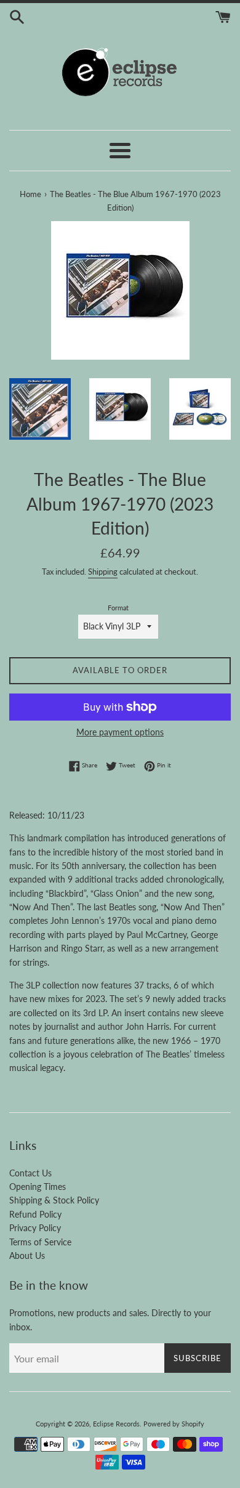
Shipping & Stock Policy (54, 1200)
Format (118, 608)
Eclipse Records (116, 1424)
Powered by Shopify (173, 1424)
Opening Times (37, 1186)
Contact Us (30, 1173)
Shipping (103, 571)
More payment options (120, 732)
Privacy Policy (35, 1228)
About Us (27, 1255)
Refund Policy (35, 1214)
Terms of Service (40, 1242)
